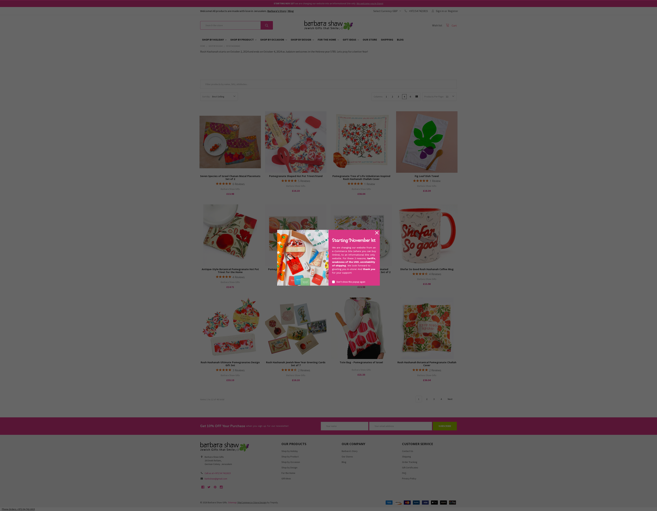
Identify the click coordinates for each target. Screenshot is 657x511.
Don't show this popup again (351, 281)
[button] (377, 233)
